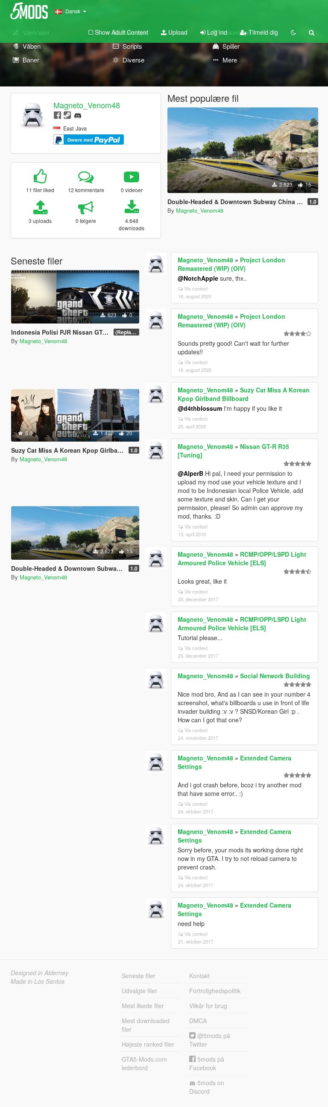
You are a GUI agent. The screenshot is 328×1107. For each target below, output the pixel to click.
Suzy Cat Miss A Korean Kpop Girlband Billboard (244, 394)
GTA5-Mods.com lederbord (144, 1063)
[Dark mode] (293, 32)
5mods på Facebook (206, 1063)
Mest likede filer (143, 1005)
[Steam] (67, 114)
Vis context (196, 288)
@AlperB (190, 473)
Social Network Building (275, 675)
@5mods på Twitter (209, 1039)
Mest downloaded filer (146, 1024)
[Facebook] (57, 114)
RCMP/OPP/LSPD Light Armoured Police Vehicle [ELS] (242, 558)
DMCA (198, 1020)
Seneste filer (138, 975)
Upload (177, 32)
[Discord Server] (77, 114)
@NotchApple (198, 278)
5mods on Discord (206, 1086)
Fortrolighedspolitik (214, 990)
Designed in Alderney (39, 972)
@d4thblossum (200, 408)
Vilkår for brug (208, 1005)
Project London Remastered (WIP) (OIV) (231, 264)
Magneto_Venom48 (86, 104)
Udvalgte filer (139, 990)
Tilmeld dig (262, 32)
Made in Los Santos (37, 981)
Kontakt (199, 975)
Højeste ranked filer (148, 1044)
